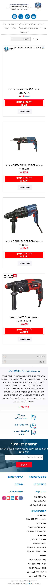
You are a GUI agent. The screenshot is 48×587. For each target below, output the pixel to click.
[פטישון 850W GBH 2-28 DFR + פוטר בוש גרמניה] (24, 143)
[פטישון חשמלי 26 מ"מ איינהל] (24, 294)
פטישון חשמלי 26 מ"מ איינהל (24, 317)
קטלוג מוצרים (30, 24)
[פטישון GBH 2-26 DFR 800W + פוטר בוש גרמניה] (24, 218)
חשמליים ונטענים (11, 28)
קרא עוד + (24, 406)
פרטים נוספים (24, 111)
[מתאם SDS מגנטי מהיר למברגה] (24, 67)
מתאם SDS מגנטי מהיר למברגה (24, 89)
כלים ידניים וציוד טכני (13, 24)
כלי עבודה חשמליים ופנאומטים (33, 28)
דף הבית (41, 24)
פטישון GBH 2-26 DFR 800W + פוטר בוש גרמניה (24, 241)
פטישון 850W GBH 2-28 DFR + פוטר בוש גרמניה (24, 165)
